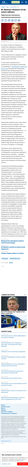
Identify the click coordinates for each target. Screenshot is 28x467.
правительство (15, 258)
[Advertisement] (14, 278)
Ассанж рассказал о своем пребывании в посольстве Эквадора (13, 336)
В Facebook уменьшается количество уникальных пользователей (12, 372)
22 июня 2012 (13, 7)
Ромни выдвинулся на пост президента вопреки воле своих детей (13, 365)
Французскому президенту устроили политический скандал (12, 242)
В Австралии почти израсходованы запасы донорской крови (14, 384)
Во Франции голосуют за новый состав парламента (13, 248)
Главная (3, 7)
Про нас (3, 405)
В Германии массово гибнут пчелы (11, 378)
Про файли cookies (6, 464)
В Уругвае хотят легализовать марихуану (13, 351)
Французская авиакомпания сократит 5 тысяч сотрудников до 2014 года (13, 398)
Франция (5, 258)
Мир (7, 7)
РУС (22, 2)
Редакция (3, 410)
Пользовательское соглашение (9, 413)
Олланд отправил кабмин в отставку (12, 253)
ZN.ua (11, 263)
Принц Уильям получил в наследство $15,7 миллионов (14, 391)
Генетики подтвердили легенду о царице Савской (13, 358)
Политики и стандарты (7, 411)
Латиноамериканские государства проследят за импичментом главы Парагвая (11, 344)
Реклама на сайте (5, 406)
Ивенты (3, 408)
